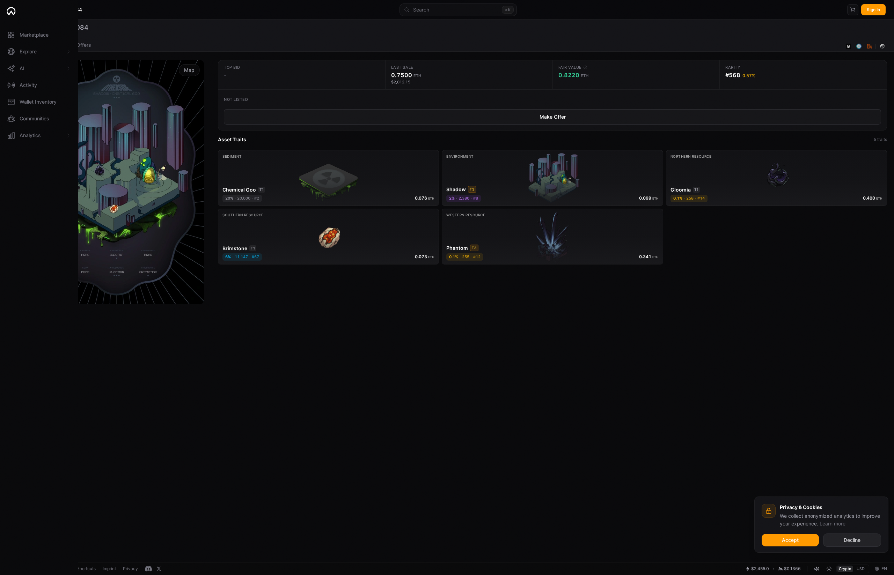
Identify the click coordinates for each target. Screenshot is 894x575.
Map (189, 70)
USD (861, 568)
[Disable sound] (816, 569)
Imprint (109, 568)
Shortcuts (86, 568)
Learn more (832, 524)
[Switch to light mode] (829, 569)
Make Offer (553, 117)
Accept (790, 540)
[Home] (39, 11)
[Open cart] (852, 9)
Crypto (845, 568)
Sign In (873, 9)
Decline (852, 540)
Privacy (130, 568)
